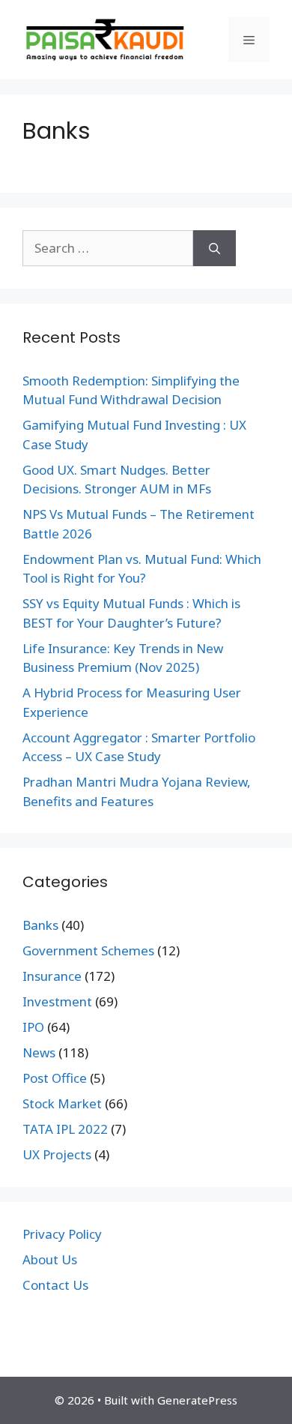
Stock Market (62, 1103)
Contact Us (55, 1285)
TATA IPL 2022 (65, 1129)
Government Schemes (88, 950)
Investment (57, 1001)
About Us (49, 1259)
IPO (33, 1027)
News (38, 1052)
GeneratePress (197, 1400)
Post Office (54, 1078)
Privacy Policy (62, 1234)
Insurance (52, 976)
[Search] (214, 248)
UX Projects (56, 1154)
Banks (40, 925)
